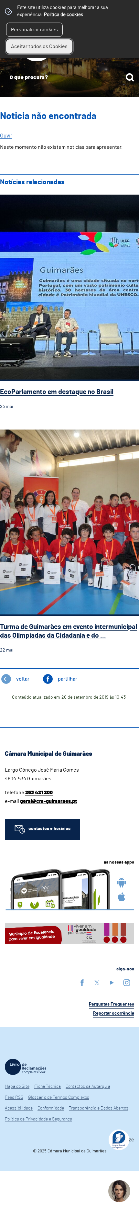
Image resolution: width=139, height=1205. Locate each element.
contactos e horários (49, 828)
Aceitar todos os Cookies (39, 46)
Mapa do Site (17, 1086)
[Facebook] (82, 982)
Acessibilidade (19, 1108)
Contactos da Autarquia (88, 1086)
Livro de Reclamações (25, 1067)
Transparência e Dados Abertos (98, 1108)
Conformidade (50, 1108)
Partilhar (67, 679)
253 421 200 (39, 792)
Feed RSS (14, 1097)
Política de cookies (63, 14)
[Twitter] (97, 982)
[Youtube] (111, 982)
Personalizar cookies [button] (34, 29)
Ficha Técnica (47, 1086)
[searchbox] (69, 77)
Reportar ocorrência (113, 1013)
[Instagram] (126, 982)
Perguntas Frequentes (111, 1004)
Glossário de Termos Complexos (58, 1097)
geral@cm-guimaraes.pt (48, 801)
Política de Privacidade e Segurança (38, 1119)
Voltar (22, 679)
